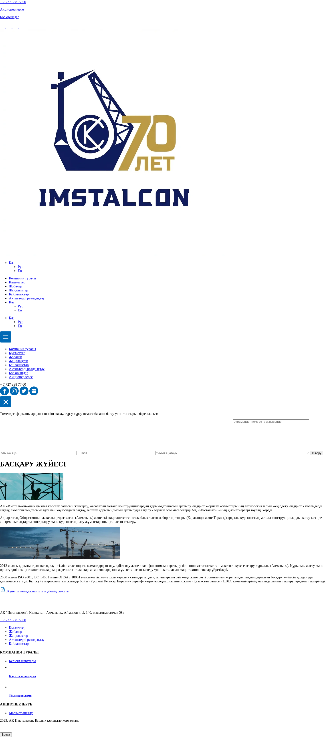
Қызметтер (17, 282)
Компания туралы (22, 278)
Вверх (6, 734)
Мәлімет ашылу (21, 713)
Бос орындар (18, 373)
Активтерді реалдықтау (26, 298)
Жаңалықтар (18, 290)
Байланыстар (19, 294)
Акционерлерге (21, 377)
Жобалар (15, 286)
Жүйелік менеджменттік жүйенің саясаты (37, 591)
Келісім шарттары (22, 661)
